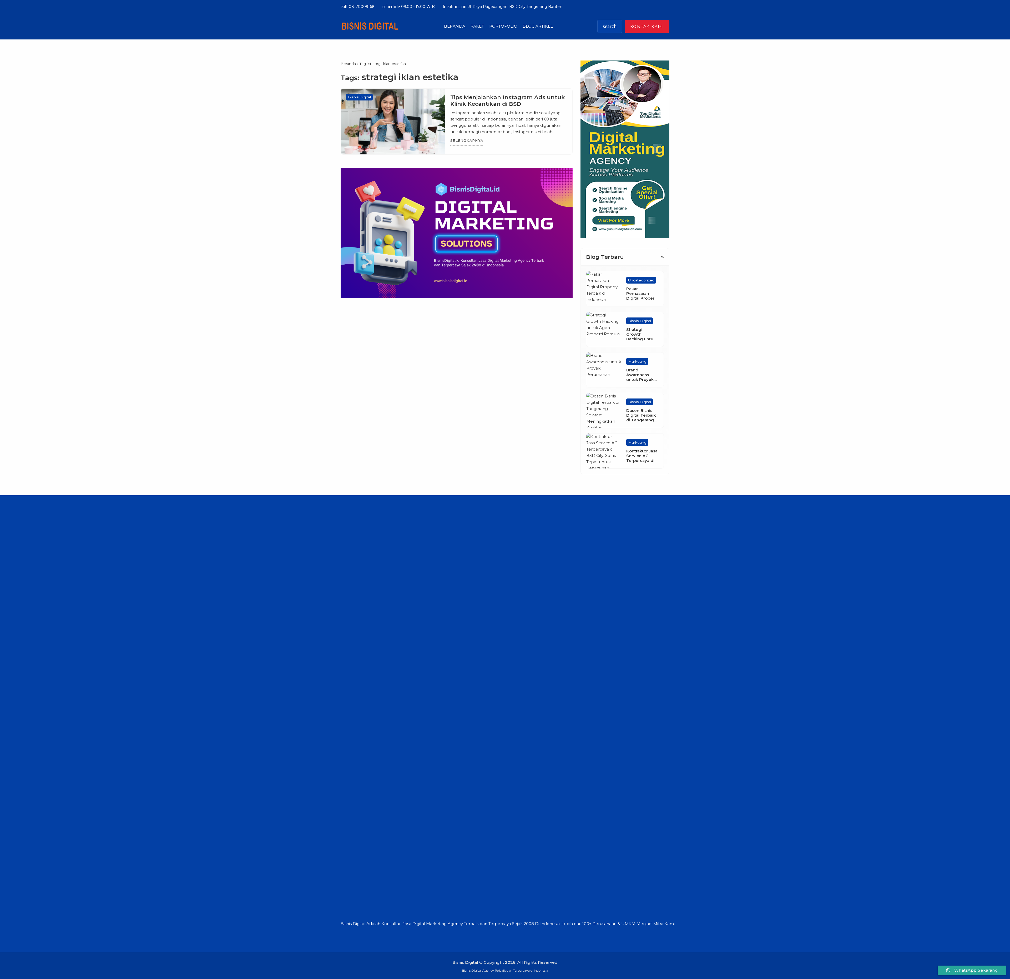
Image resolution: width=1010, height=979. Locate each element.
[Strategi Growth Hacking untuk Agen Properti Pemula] (603, 329)
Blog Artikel (538, 26)
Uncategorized (641, 280)
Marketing (637, 361)
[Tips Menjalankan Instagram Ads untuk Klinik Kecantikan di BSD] (393, 121)
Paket (477, 26)
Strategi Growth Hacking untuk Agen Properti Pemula (641, 339)
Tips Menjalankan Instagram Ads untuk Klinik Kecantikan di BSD (507, 100)
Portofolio (503, 26)
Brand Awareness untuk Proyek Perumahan (640, 377)
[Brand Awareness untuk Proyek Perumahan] (603, 369)
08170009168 (358, 6)
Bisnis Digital (359, 97)
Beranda (454, 26)
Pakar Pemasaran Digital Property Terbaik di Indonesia (642, 298)
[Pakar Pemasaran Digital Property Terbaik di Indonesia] (603, 288)
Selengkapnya (466, 141)
